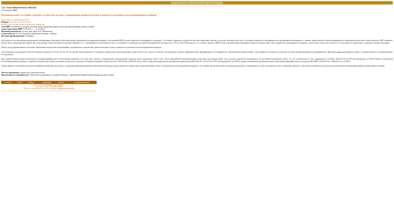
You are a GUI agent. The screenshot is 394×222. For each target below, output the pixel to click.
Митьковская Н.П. (22, 20)
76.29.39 (20, 22)
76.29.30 (13, 22)
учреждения (46, 82)
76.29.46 (27, 22)
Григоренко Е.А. (7, 20)
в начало (7, 82)
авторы (61, 82)
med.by (19, 82)
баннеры (31, 82)
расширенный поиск (81, 82)
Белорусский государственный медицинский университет (23, 24)
